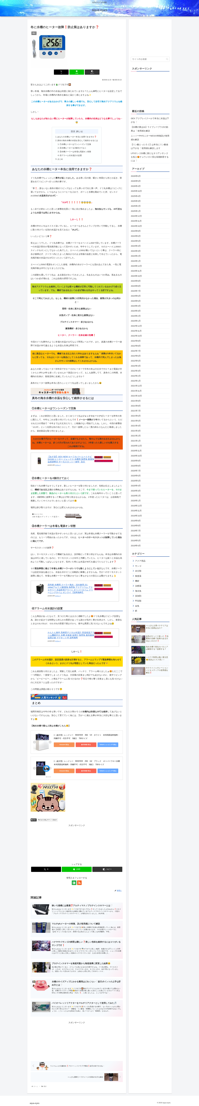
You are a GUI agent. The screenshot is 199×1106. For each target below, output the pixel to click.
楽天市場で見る (86, 744)
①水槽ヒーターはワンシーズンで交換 (75, 144)
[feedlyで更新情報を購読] (74, 882)
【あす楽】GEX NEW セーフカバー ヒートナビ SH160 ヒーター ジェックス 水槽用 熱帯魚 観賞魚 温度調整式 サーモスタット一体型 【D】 (71, 459)
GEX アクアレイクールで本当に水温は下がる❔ (150, 120)
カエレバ (58, 465)
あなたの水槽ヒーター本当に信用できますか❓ (77, 137)
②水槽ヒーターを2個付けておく (73, 148)
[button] (92, 72)
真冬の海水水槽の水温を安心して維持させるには (77, 140)
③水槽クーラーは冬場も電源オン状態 (75, 152)
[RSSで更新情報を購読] (79, 882)
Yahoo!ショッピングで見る (108, 744)
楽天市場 (98, 457)
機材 (34, 820)
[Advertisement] (77, 843)
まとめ (60, 159)
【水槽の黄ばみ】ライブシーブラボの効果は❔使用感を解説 (149, 129)
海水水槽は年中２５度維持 (48, 820)
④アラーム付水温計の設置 (71, 155)
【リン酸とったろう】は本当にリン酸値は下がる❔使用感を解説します (149, 146)
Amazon (107, 457)
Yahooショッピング (103, 461)
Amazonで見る (64, 744)
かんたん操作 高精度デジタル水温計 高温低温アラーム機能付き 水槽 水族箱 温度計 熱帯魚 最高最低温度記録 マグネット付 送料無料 (71, 635)
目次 (73, 131)
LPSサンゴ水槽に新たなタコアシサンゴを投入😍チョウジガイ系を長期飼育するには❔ (150, 157)
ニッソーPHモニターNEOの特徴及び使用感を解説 (150, 138)
